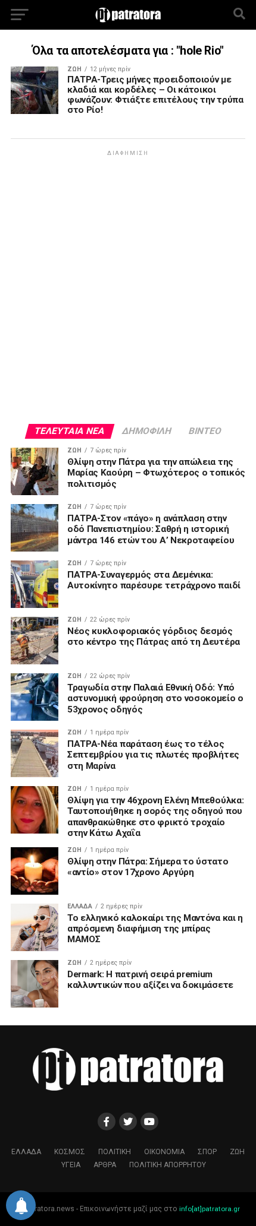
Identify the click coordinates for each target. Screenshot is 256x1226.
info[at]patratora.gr (209, 1209)
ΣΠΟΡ (207, 1152)
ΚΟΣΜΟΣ (69, 1152)
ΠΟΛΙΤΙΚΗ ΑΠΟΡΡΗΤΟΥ (167, 1165)
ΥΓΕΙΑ (70, 1165)
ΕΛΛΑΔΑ (26, 1152)
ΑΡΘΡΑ (104, 1165)
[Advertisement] (128, 286)
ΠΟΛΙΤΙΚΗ (114, 1152)
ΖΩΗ (237, 1152)
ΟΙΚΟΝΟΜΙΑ (164, 1152)
